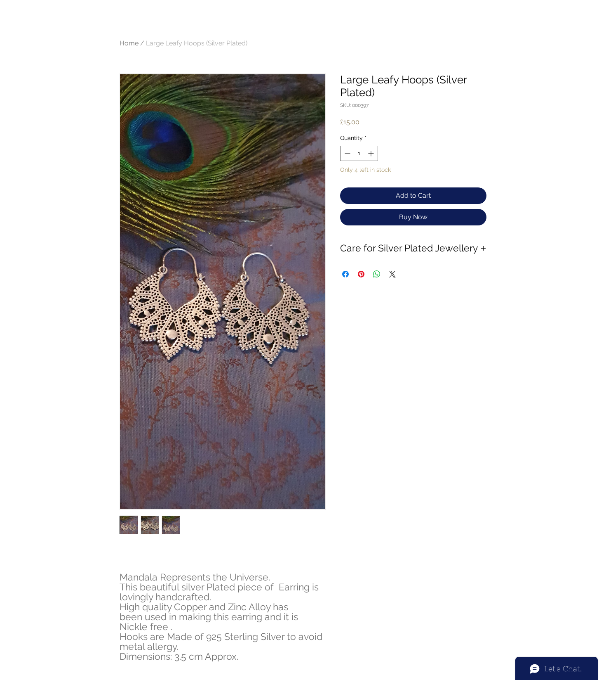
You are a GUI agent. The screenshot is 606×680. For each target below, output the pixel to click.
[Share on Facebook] (345, 274)
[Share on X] (392, 274)
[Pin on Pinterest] (361, 274)
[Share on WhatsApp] (377, 274)
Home (129, 43)
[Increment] (371, 153)
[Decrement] (346, 153)
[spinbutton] (359, 153)
